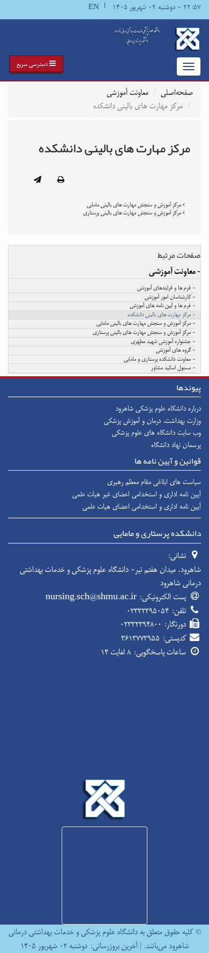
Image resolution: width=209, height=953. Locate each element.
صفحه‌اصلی (177, 92)
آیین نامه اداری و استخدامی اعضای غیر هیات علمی (136, 494)
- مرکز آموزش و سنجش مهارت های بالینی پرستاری (144, 333)
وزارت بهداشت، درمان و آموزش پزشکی (152, 421)
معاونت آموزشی (127, 92)
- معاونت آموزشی (174, 271)
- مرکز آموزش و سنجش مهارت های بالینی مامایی (145, 323)
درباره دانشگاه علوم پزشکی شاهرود (158, 408)
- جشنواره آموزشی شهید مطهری (163, 342)
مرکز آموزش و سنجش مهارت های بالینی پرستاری (133, 213)
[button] (36, 63)
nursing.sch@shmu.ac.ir (91, 597)
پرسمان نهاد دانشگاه (176, 445)
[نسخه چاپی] (60, 181)
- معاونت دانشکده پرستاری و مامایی (159, 359)
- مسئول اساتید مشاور (173, 368)
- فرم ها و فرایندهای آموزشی (166, 288)
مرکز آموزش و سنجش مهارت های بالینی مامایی (135, 205)
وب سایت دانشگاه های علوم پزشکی (156, 432)
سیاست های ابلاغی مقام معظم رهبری (154, 482)
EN (93, 7)
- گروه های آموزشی (175, 350)
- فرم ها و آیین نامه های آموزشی (162, 306)
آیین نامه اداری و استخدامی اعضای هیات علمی (142, 506)
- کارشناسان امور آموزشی (170, 297)
